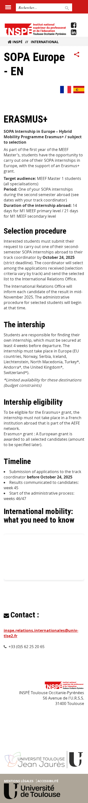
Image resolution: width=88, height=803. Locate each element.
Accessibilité (47, 781)
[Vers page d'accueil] (35, 29)
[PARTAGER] (77, 54)
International (45, 41)
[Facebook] (73, 25)
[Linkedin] (73, 32)
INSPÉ (17, 41)
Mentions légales (18, 781)
